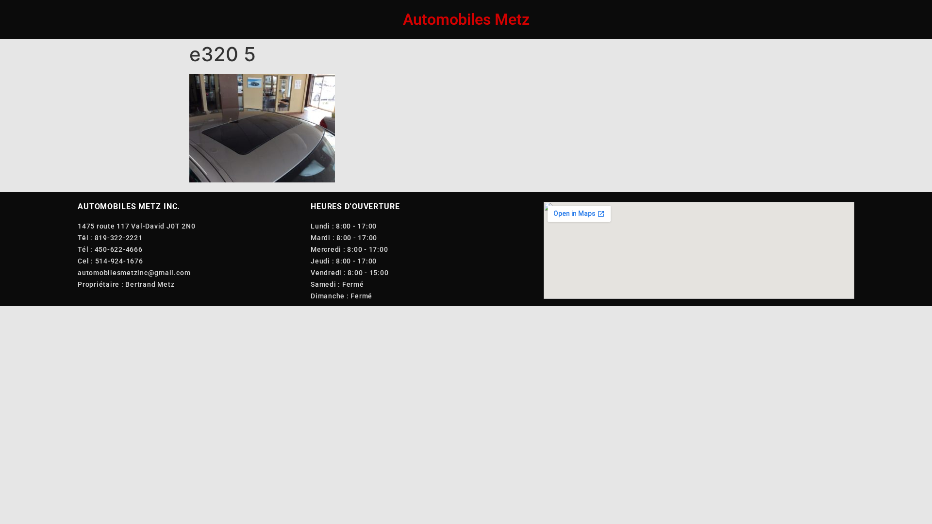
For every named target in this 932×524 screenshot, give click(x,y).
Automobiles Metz (466, 19)
